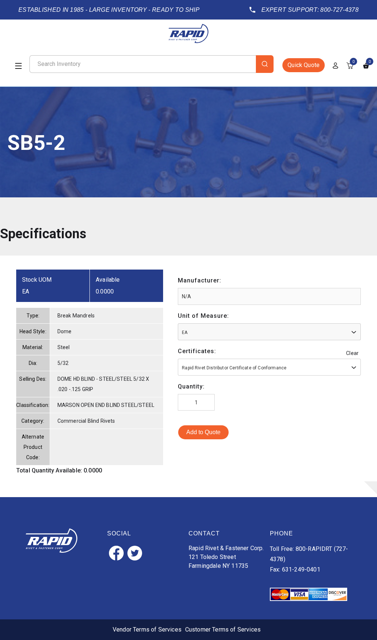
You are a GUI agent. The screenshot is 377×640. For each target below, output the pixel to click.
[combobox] (269, 331)
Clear (352, 353)
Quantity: (191, 386)
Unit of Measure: (203, 315)
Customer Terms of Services (223, 629)
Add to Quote (203, 432)
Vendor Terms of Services (147, 629)
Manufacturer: (199, 280)
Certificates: (197, 351)
